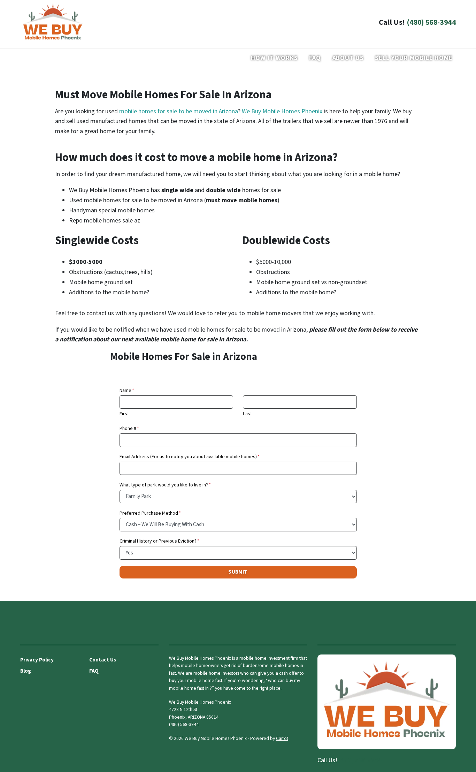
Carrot (282, 738)
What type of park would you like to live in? (165, 485)
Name (127, 390)
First (124, 413)
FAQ (315, 58)
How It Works (274, 58)
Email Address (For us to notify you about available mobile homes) (190, 456)
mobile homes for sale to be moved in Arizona (178, 111)
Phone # (129, 428)
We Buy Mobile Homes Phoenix (282, 111)
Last (247, 413)
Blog (25, 671)
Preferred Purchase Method (150, 513)
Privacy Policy (37, 660)
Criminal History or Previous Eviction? (159, 541)
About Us (348, 58)
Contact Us (102, 660)
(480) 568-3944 (431, 22)
